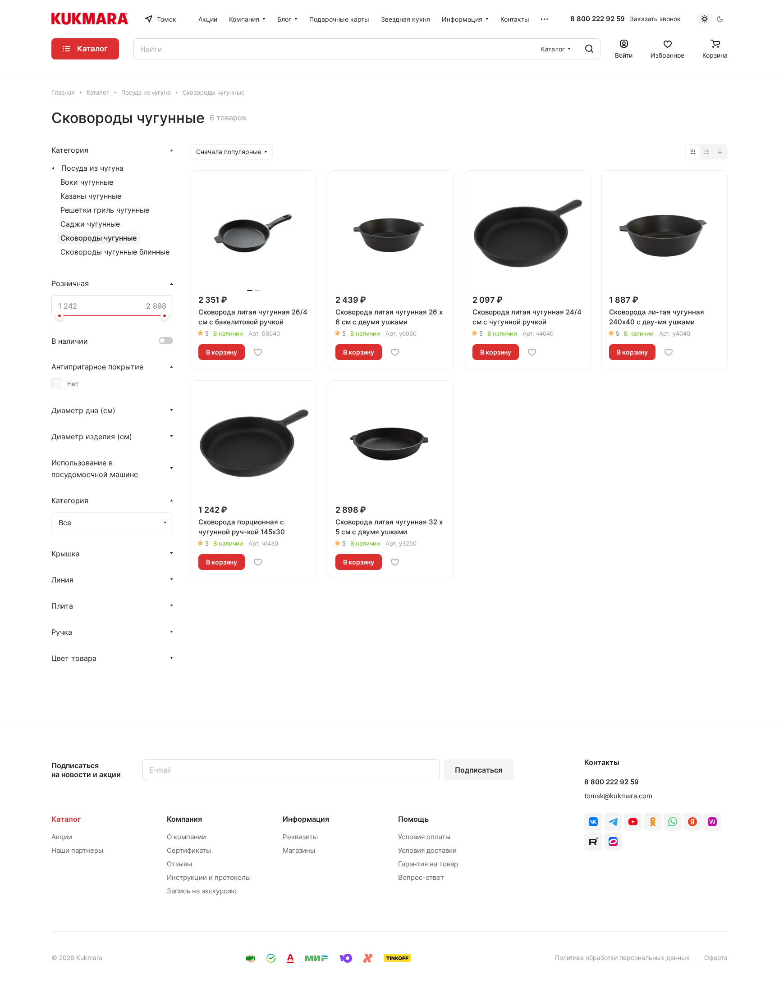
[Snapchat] (593, 842)
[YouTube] (633, 822)
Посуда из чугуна (92, 168)
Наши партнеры (77, 850)
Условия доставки (427, 850)
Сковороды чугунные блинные (115, 251)
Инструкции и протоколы (209, 877)
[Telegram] (613, 822)
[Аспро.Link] (613, 842)
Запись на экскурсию (202, 891)
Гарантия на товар (428, 864)
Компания (184, 819)
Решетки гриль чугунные (104, 209)
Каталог (66, 819)
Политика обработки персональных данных (622, 957)
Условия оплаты (424, 837)
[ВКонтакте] (593, 822)
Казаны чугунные (90, 195)
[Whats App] (673, 822)
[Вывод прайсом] (720, 152)
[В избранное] (257, 352)
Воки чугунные (86, 182)
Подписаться (478, 769)
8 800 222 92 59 (597, 19)
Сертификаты (189, 850)
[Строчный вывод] (706, 152)
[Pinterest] (712, 822)
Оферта (716, 957)
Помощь (413, 819)
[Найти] (589, 48)
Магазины (299, 850)
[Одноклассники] (653, 822)
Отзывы (179, 864)
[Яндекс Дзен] (692, 822)
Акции (61, 837)
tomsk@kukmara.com (618, 796)
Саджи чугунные (90, 223)
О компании (186, 837)
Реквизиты (300, 837)
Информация (306, 819)
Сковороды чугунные (98, 237)
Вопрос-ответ (421, 877)
